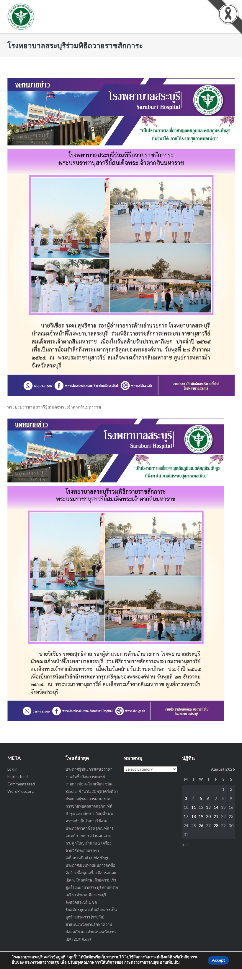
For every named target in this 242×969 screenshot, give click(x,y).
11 (193, 807)
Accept (218, 960)
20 (208, 816)
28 (216, 825)
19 (201, 816)
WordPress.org (20, 791)
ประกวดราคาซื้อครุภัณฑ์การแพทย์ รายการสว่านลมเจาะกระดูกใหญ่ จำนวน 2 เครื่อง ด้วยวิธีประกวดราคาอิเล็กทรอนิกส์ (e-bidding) (89, 843)
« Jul (185, 844)
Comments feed (21, 784)
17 (186, 816)
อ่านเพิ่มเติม (170, 962)
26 (201, 825)
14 (216, 807)
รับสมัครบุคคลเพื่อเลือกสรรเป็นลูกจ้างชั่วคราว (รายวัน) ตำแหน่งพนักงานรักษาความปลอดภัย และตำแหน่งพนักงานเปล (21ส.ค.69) (91, 924)
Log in (12, 769)
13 (208, 807)
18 (193, 816)
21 (216, 816)
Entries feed (17, 776)
